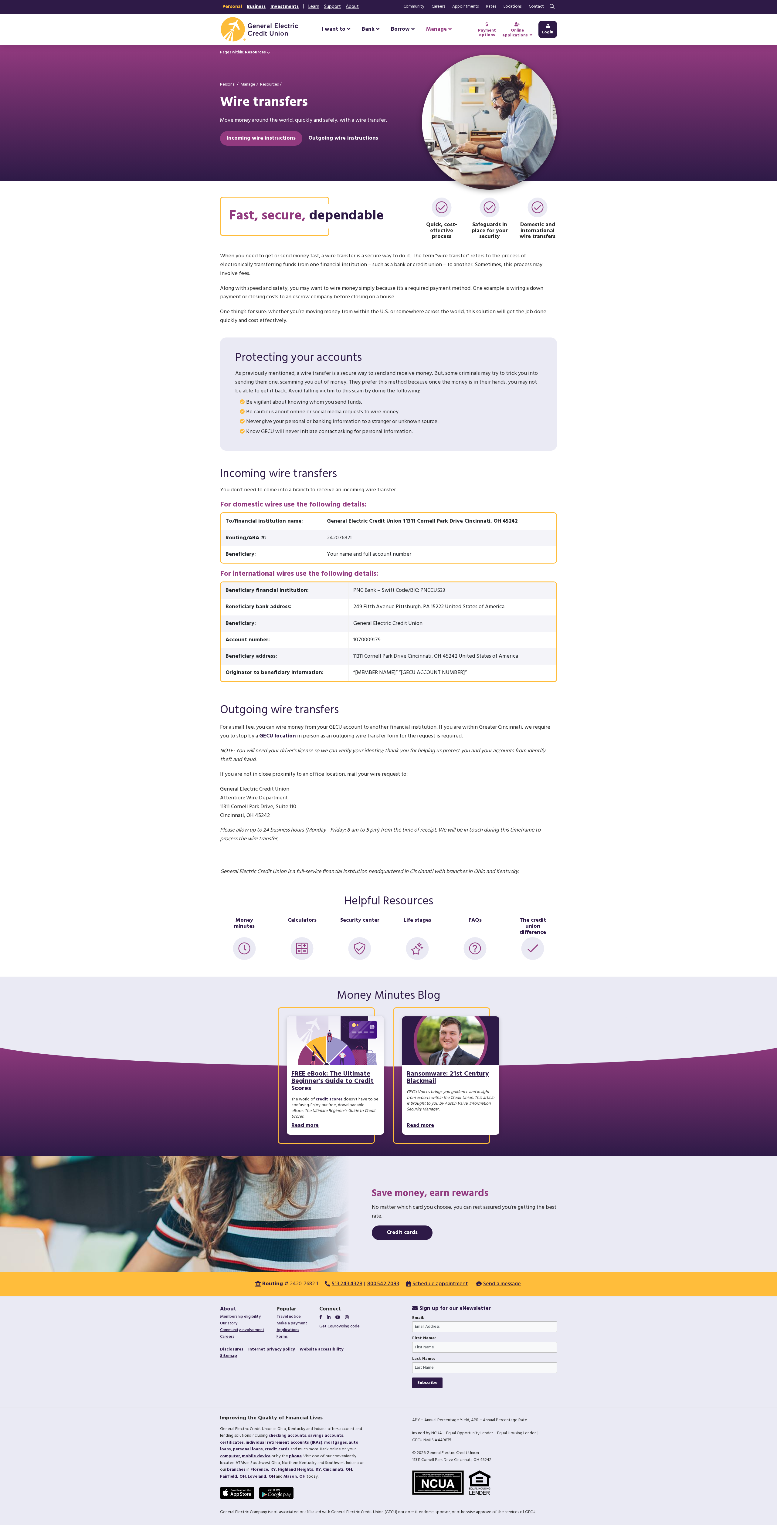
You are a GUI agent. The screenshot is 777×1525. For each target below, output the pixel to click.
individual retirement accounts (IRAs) (284, 1442)
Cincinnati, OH (337, 1469)
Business (256, 7)
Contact (536, 6)
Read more (305, 1125)
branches (236, 1469)
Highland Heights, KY (299, 1469)
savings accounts (325, 1435)
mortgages (335, 1442)
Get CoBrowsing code (339, 1326)
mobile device (256, 1456)
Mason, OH (294, 1476)
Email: (418, 1318)
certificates (232, 1442)
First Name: (424, 1338)
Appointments (465, 6)
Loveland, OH (261, 1476)
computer (230, 1456)
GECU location (277, 736)
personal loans (248, 1449)
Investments (284, 7)
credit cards (277, 1449)
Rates (491, 6)
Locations (512, 6)
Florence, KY (263, 1469)
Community (413, 6)
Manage (247, 84)
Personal (232, 7)
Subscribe (427, 1382)
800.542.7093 (383, 1283)
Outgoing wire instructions (343, 138)
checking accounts (287, 1435)
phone (295, 1456)
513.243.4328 (347, 1283)
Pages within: (243, 52)
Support (332, 7)
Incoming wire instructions (261, 138)
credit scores (329, 1099)
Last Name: (423, 1359)
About (352, 7)
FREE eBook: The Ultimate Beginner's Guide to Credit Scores (332, 1081)
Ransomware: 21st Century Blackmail (448, 1077)
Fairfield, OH (233, 1476)
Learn (313, 7)
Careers (438, 6)
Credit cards (402, 1232)
